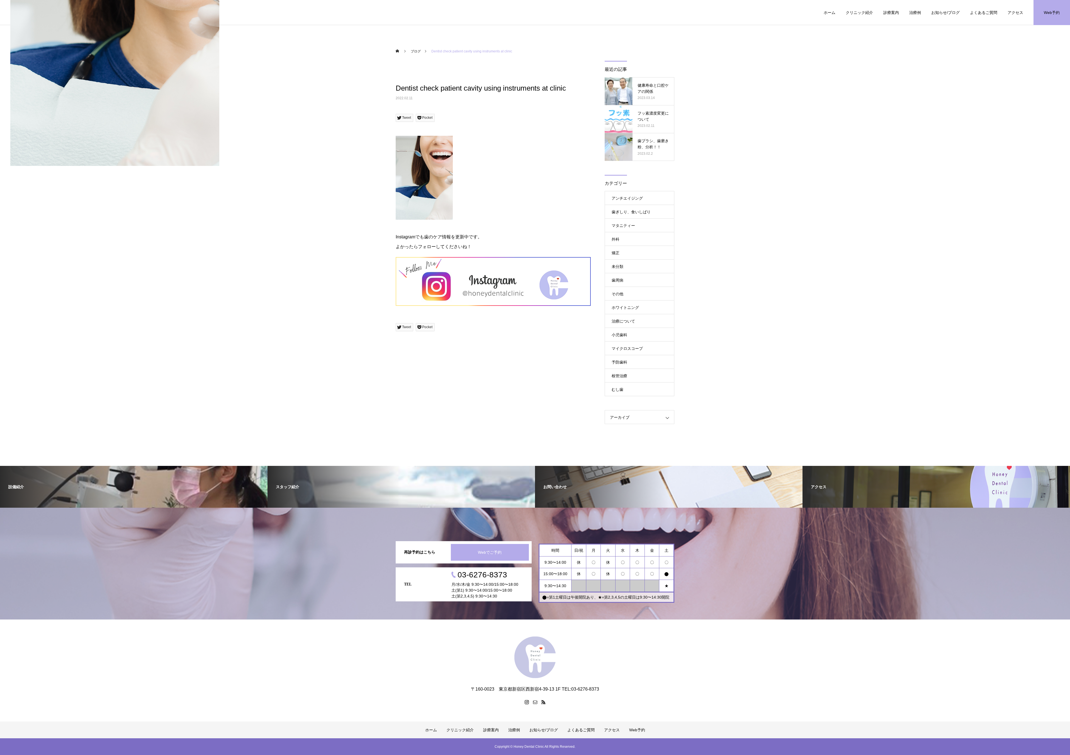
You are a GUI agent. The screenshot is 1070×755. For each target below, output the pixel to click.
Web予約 (1052, 12)
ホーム (829, 12)
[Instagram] (526, 702)
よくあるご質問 (983, 12)
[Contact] (535, 702)
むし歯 (617, 389)
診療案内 (891, 12)
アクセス (1015, 12)
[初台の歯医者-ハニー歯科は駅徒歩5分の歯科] (535, 657)
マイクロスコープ (627, 348)
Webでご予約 (490, 552)
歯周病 (617, 280)
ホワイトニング (625, 307)
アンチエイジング (627, 198)
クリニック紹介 (859, 12)
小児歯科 (619, 335)
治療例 (915, 12)
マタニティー (623, 225)
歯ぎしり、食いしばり (631, 212)
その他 (617, 294)
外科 (615, 239)
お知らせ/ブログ (945, 12)
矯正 (615, 253)
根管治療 (619, 376)
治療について (623, 321)
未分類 (617, 266)
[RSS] (543, 702)
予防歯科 (619, 362)
